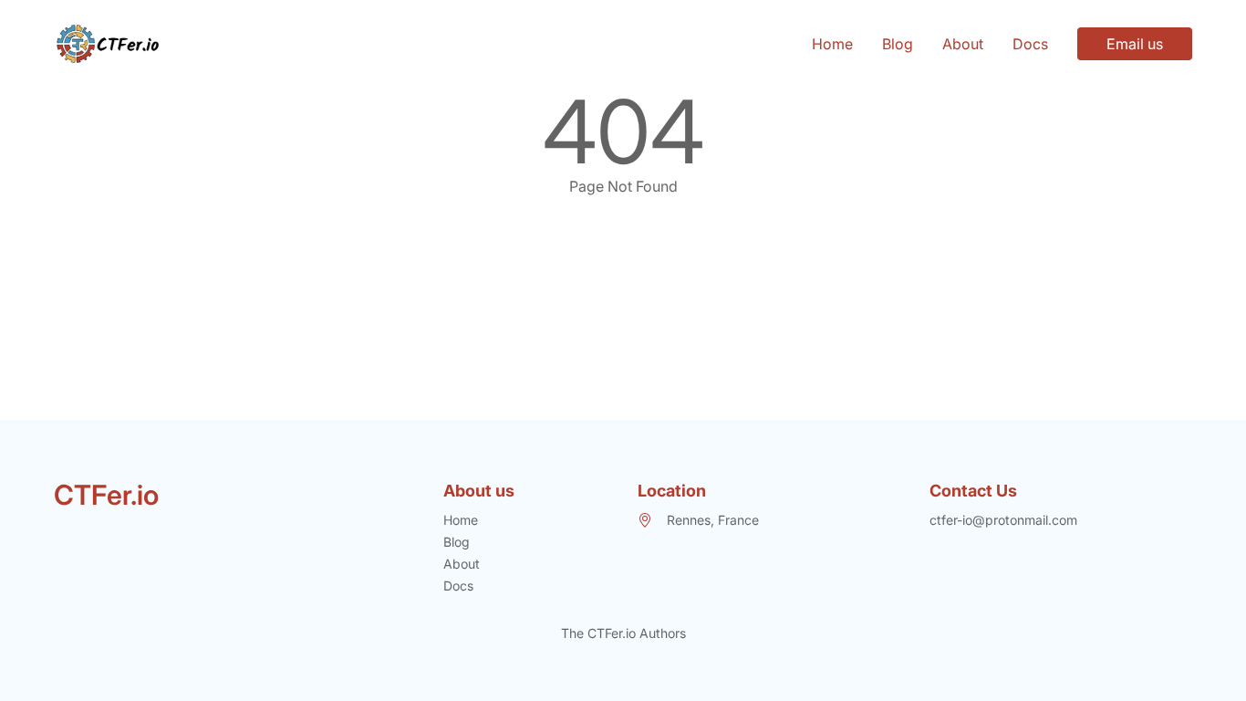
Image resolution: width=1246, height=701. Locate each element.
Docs (1030, 44)
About (962, 44)
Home (832, 44)
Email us (1134, 44)
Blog (897, 44)
